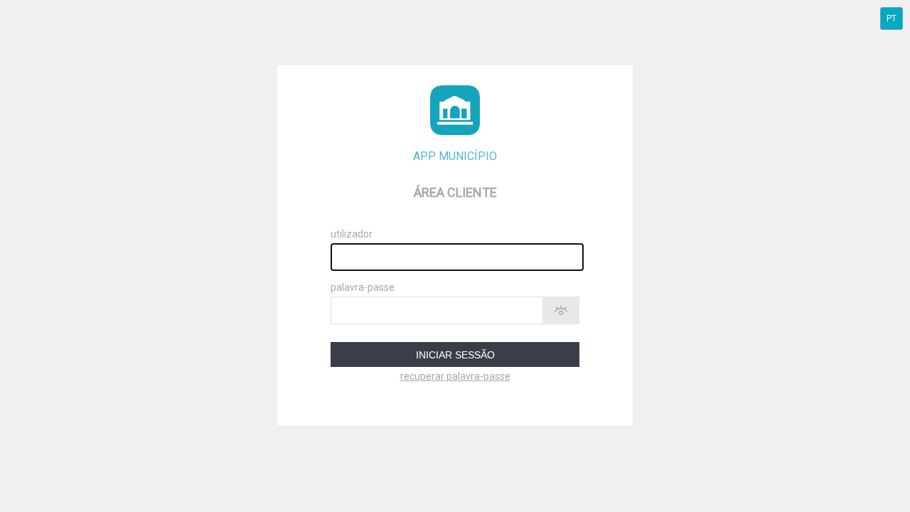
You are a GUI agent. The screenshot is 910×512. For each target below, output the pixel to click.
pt (891, 18)
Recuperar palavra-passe (455, 376)
